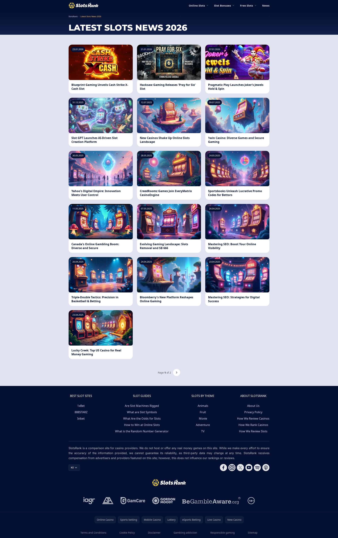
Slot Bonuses (222, 5)
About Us (253, 406)
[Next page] (176, 372)
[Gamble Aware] (211, 500)
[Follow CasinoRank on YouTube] (248, 467)
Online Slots (197, 5)
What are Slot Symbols (142, 412)
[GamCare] (133, 500)
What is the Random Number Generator (142, 431)
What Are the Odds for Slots (142, 418)
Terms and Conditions (93, 532)
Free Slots (246, 5)
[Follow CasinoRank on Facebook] (223, 467)
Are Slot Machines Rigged (142, 406)
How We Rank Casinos (253, 425)
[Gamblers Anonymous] (107, 500)
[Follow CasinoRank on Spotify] (257, 467)
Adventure (203, 425)
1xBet (81, 406)
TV (203, 431)
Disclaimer (154, 532)
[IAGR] (89, 500)
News (265, 5)
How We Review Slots (253, 431)
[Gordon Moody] (163, 500)
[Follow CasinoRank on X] (240, 467)
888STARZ (81, 412)
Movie (203, 418)
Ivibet (81, 418)
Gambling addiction (185, 532)
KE (72, 467)
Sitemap (253, 532)
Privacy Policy (253, 412)
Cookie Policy (127, 532)
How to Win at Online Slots (142, 425)
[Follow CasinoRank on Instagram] (231, 467)
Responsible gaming (222, 532)
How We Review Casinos (253, 418)
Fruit (203, 412)
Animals (203, 406)
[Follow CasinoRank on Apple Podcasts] (265, 467)
